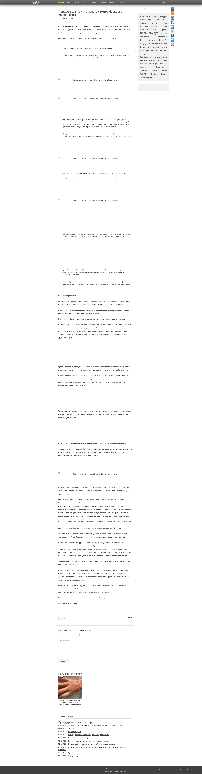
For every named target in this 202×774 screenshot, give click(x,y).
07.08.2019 (71, 18)
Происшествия (161, 54)
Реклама (143, 60)
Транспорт (144, 70)
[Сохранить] (60, 618)
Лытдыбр (163, 40)
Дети (158, 20)
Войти (164, 2)
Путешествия (145, 57)
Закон (151, 23)
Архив (103, 2)
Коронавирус (149, 33)
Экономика (144, 77)
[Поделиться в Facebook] (172, 22)
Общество (145, 47)
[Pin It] (172, 44)
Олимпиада (156, 47)
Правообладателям (34, 769)
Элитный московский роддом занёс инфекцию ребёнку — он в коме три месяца (96, 725)
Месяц (85, 2)
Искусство (154, 26)
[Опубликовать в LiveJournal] (172, 31)
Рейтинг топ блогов (110, 769)
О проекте (13, 769)
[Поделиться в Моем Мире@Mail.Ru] (172, 18)
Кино (154, 30)
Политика (162, 50)
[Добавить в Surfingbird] (172, 40)
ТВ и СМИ (163, 64)
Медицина (144, 44)
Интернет (144, 26)
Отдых (164, 47)
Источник (128, 617)
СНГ (158, 60)
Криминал (153, 37)
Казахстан (144, 30)
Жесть (165, 20)
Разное (154, 57)
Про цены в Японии (75, 753)
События (143, 64)
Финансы (164, 71)
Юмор (151, 77)
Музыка (159, 44)
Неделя (77, 2)
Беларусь (163, 16)
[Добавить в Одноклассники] (172, 13)
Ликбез (143, 40)
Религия (152, 60)
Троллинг (155, 71)
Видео (150, 20)
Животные (143, 23)
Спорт (150, 64)
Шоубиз (154, 74)
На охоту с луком (74, 732)
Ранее (62, 716)
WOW (142, 16)
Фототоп (112, 2)
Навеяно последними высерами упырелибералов (85, 738)
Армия (154, 17)
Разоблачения (162, 57)
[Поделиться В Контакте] (172, 9)
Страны (156, 64)
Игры (165, 23)
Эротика (71, 728)
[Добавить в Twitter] (172, 27)
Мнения (153, 43)
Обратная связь (22, 769)
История (163, 26)
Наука (165, 44)
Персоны (153, 51)
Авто (148, 16)
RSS (49, 769)
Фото (143, 74)
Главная (6, 769)
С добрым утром (74, 756)
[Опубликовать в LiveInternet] (172, 35)
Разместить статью (64, 2)
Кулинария (162, 37)
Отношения (144, 51)
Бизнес (143, 20)
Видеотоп (122, 2)
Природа (143, 54)
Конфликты (163, 30)
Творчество (144, 67)
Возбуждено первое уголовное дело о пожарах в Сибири (88, 735)
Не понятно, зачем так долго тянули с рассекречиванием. (88, 741)
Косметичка (145, 37)
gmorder (62, 18)
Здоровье (158, 23)
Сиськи (164, 60)
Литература (152, 40)
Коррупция (163, 33)
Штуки (164, 74)
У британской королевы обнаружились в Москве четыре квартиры (91, 744)
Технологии (161, 67)
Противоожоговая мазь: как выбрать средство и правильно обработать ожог (70, 690)
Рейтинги (95, 2)
